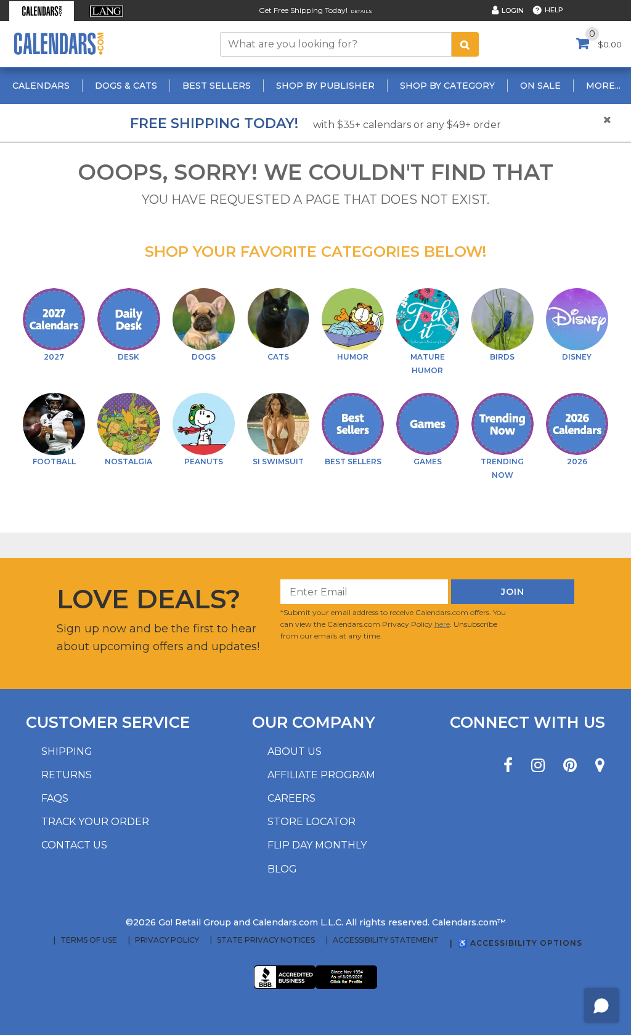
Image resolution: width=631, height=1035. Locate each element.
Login (513, 10)
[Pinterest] (570, 765)
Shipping (66, 751)
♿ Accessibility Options (520, 943)
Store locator (311, 822)
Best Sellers (216, 85)
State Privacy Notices (266, 940)
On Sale (540, 85)
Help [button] (554, 10)
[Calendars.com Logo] (58, 44)
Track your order (95, 822)
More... (603, 85)
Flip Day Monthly (317, 845)
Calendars (41, 85)
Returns (66, 775)
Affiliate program (321, 775)
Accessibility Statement (386, 940)
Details (361, 11)
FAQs (54, 798)
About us (294, 751)
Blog (282, 869)
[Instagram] (538, 765)
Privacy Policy (167, 940)
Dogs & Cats (126, 85)
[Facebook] (508, 765)
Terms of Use (88, 940)
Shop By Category (447, 85)
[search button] (465, 44)
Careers (291, 798)
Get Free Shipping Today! (303, 10)
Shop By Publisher (325, 85)
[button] (41, 11)
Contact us (74, 845)
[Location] (600, 765)
